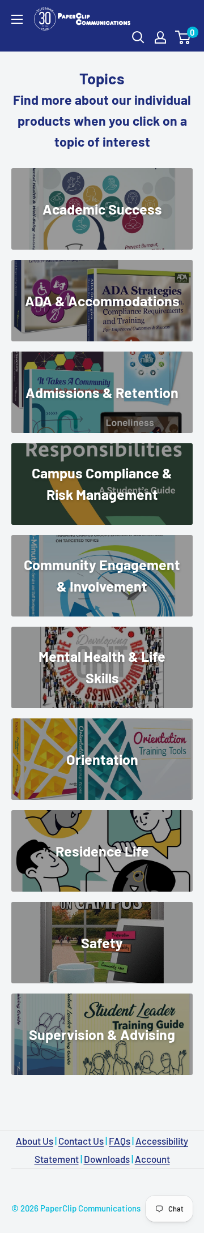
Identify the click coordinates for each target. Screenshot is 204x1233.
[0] (183, 37)
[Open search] (138, 37)
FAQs (119, 1140)
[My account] (160, 37)
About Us (34, 1140)
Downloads (107, 1158)
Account (152, 1158)
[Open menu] (17, 19)
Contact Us (81, 1140)
